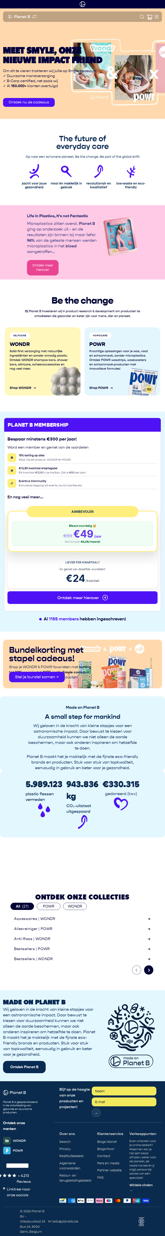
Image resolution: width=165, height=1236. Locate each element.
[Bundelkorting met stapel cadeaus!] (82, 664)
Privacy (65, 1149)
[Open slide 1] (82, 63)
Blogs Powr (105, 1149)
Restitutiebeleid (71, 1156)
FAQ (100, 1177)
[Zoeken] (141, 16)
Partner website (109, 1170)
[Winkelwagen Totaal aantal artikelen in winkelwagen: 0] (149, 16)
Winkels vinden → (141, 1187)
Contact (103, 1156)
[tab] (22, 906)
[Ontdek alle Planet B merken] (34, 16)
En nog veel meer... (25, 497)
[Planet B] (82, 4)
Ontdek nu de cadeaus (29, 102)
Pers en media (108, 1163)
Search (65, 1142)
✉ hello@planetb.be (63, 1221)
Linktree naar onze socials (18, 1192)
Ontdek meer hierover (42, 267)
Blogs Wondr (107, 1142)
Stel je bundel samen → (37, 677)
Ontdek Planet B (24, 1067)
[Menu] (157, 17)
